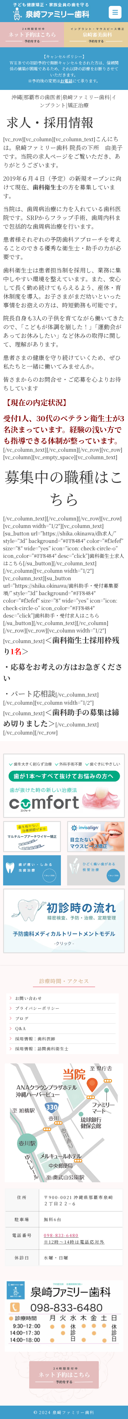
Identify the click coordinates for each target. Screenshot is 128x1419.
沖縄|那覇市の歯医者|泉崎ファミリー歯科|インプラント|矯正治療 (64, 101)
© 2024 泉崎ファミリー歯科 (64, 1412)
